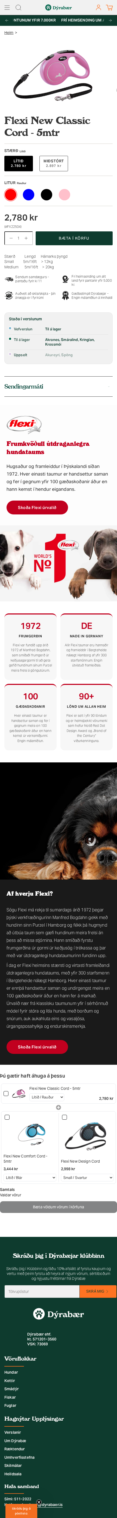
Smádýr (11, 1388)
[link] (19, 1093)
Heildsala (12, 1474)
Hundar (11, 1372)
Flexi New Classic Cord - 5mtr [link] (55, 1088)
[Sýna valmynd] (7, 7)
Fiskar (10, 1397)
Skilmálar (13, 1465)
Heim (9, 32)
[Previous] (6, 20)
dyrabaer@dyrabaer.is (42, 1504)
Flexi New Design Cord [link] (80, 1161)
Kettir (9, 1380)
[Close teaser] (39, 1502)
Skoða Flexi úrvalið (37, 507)
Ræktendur (14, 1448)
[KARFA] (109, 7)
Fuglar (10, 1405)
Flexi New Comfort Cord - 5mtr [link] (25, 1159)
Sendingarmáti (23, 386)
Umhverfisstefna (19, 1457)
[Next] (110, 20)
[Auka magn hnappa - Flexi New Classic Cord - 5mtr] (27, 238)
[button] (21, 1511)
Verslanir (12, 1432)
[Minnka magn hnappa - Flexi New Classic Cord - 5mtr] (10, 238)
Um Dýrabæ (15, 1440)
